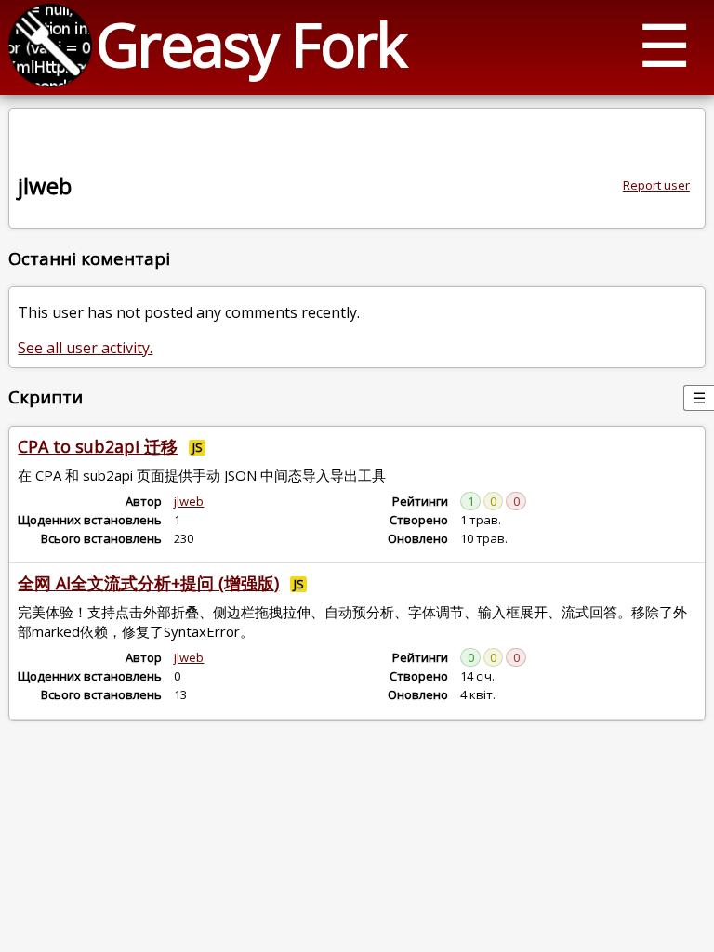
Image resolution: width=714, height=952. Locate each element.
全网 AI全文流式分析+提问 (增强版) (148, 583)
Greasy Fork (250, 44)
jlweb (189, 501)
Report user (656, 185)
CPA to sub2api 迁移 (98, 446)
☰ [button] (664, 44)
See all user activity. (85, 347)
